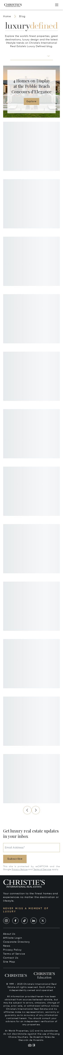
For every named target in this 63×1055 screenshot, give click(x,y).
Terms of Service (42, 870)
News (6, 946)
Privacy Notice (20, 870)
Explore (32, 101)
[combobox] (28, 56)
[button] (31, 56)
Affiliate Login (12, 938)
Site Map (9, 962)
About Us (9, 934)
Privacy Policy (12, 950)
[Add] (57, 5)
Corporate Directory (16, 942)
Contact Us (10, 958)
